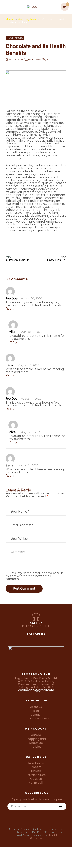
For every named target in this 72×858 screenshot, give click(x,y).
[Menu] (7, 7)
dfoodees (36, 59)
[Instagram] (29, 639)
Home (10, 19)
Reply (10, 308)
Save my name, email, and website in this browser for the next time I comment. (34, 576)
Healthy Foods (28, 19)
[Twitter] (36, 639)
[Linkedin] (43, 639)
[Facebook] (22, 639)
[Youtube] (50, 639)
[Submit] (60, 806)
